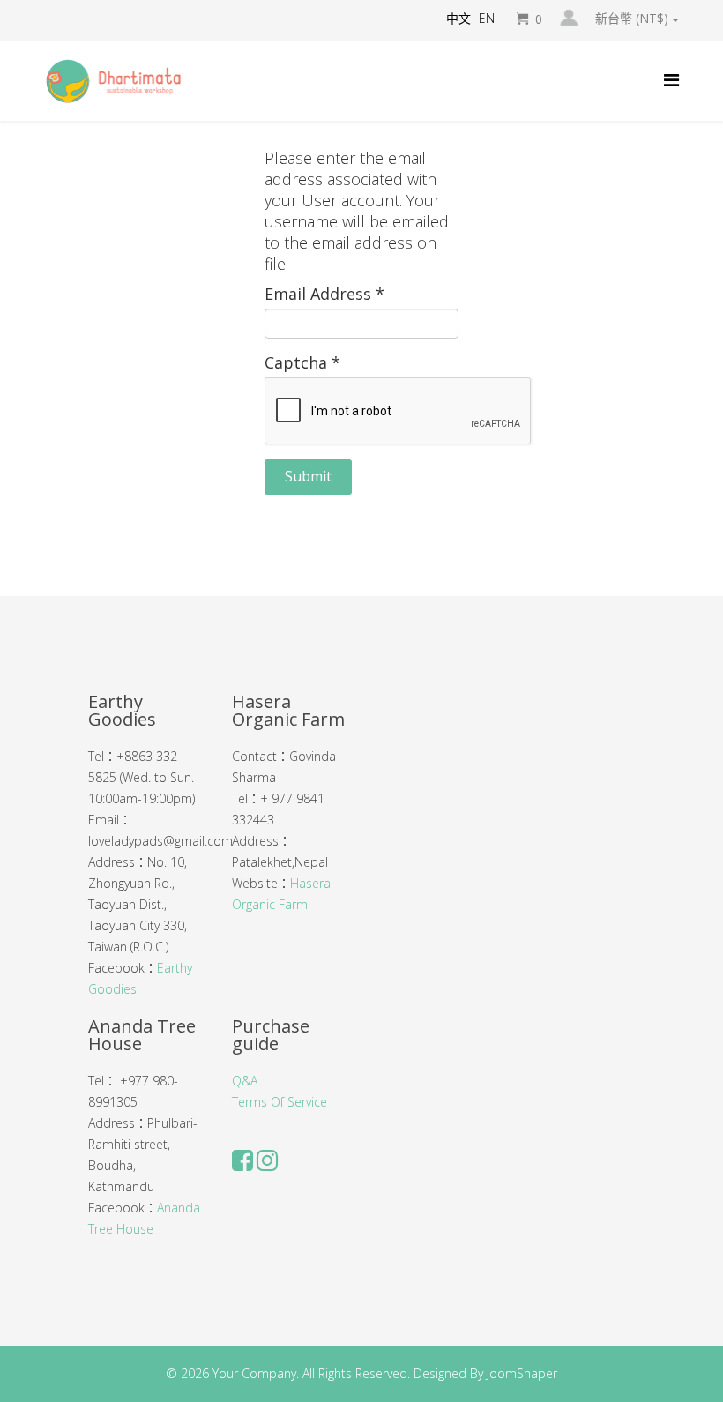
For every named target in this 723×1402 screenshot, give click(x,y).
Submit (308, 476)
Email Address (324, 293)
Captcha (302, 362)
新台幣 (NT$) (633, 18)
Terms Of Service (279, 1101)
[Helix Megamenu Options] (671, 79)
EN (487, 18)
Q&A (244, 1080)
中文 (458, 18)
